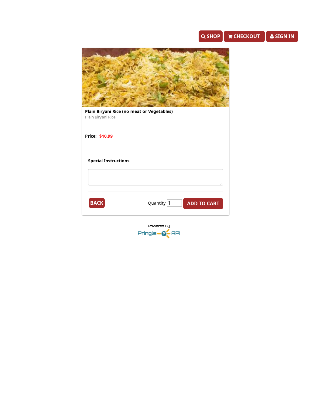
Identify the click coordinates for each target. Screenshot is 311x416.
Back (96, 202)
